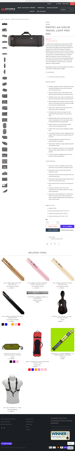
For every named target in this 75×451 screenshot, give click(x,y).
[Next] (43, 39)
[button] (33, 8)
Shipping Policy (29, 421)
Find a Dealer (53, 230)
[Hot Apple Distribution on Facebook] (2, 428)
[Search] (72, 9)
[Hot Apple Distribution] (8, 9)
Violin (61, 238)
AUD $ (49, 3)
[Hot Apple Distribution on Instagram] (4, 428)
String (57, 238)
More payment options (67, 230)
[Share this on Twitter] (47, 244)
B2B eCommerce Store (6, 424)
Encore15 (53, 238)
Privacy (27, 426)
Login (59, 3)
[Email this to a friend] (58, 244)
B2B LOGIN (66, 3)
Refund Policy (29, 424)
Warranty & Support (5, 421)
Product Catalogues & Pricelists (8, 419)
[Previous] (9, 39)
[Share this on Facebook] (51, 244)
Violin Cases (52, 237)
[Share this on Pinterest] (54, 244)
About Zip (28, 429)
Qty (47, 219)
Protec (47, 22)
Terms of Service (29, 419)
